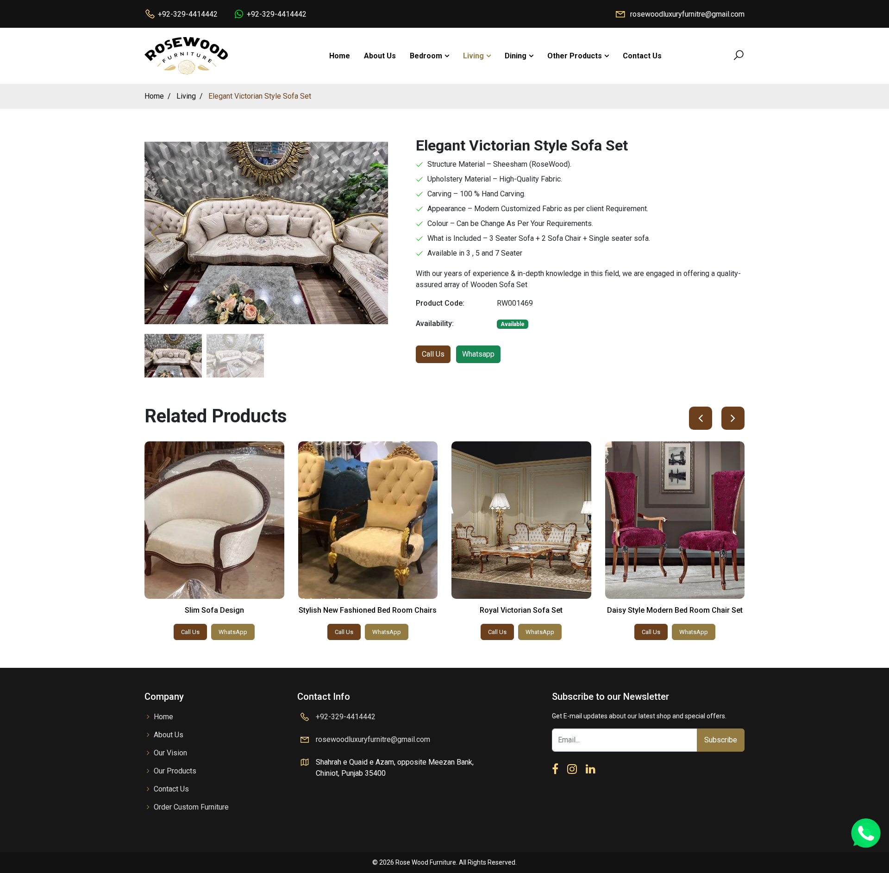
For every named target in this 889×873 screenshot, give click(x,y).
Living (473, 55)
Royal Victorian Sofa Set (521, 610)
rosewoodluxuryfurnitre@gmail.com (687, 14)
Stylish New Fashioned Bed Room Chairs (368, 610)
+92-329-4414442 (188, 14)
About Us (380, 55)
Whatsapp (478, 354)
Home (339, 55)
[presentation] (700, 418)
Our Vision (170, 752)
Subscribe (720, 739)
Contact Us (642, 55)
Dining (515, 55)
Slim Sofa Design (214, 610)
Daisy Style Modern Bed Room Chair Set (675, 610)
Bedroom (426, 55)
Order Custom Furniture (191, 807)
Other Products (574, 55)
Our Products (175, 770)
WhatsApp (233, 631)
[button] (376, 233)
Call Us (433, 354)
